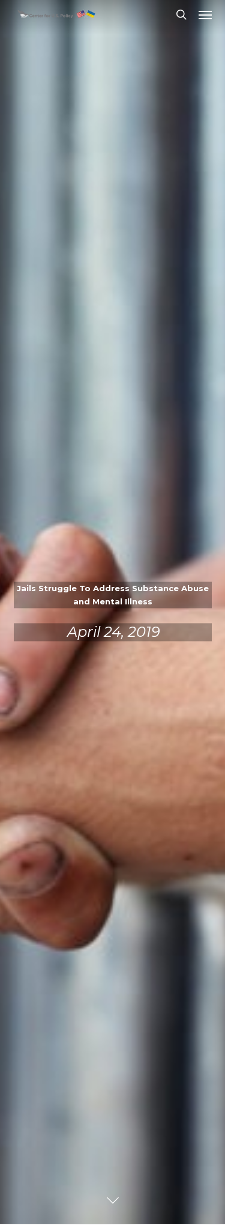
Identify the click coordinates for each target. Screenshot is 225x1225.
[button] (205, 14)
